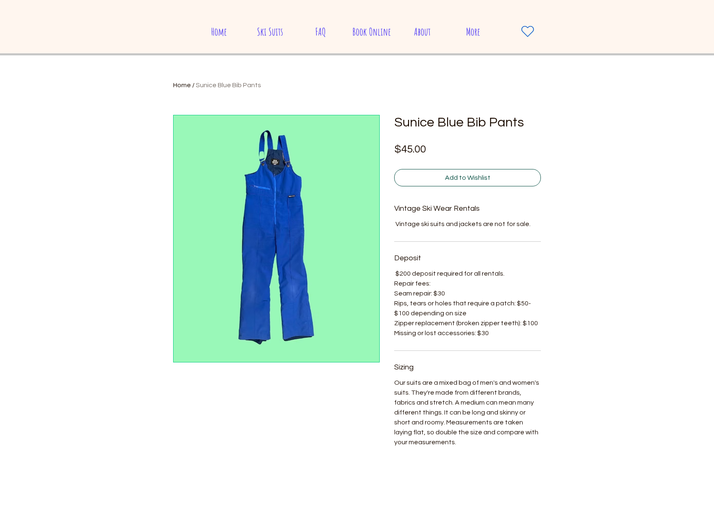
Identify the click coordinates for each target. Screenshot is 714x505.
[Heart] (527, 31)
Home (182, 85)
